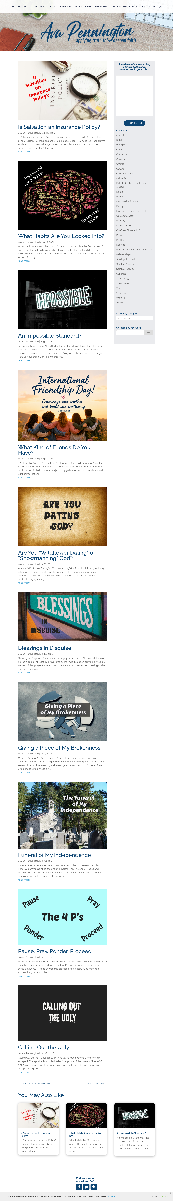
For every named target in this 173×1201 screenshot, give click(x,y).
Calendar (121, 149)
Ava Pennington (30, 132)
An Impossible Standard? (50, 335)
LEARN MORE (134, 123)
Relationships (123, 254)
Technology (122, 278)
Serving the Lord (125, 259)
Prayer (119, 235)
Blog (53, 7)
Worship (121, 297)
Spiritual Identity (125, 268)
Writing (120, 302)
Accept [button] (165, 1196)
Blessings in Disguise (44, 648)
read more (24, 151)
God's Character (125, 215)
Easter (119, 196)
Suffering (121, 273)
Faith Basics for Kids (127, 201)
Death (119, 191)
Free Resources (71, 7)
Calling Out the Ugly (43, 1047)
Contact (146, 7)
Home (16, 7)
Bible (119, 139)
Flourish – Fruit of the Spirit (131, 211)
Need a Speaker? (96, 7)
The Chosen (123, 283)
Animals (120, 135)
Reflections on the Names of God (134, 249)
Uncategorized (124, 293)
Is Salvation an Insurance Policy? (59, 127)
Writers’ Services (123, 7)
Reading (120, 244)
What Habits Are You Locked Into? (61, 236)
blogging (121, 144)
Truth (119, 288)
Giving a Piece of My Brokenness (59, 748)
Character (121, 154)
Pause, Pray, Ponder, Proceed (54, 951)
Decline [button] (154, 1196)
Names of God (124, 225)
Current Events (124, 173)
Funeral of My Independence (54, 855)
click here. (111, 1196)
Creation (121, 163)
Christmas (121, 159)
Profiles (120, 239)
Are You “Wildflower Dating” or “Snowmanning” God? (56, 555)
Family (119, 206)
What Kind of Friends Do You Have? (54, 450)
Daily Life (121, 178)
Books (39, 7)
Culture (120, 168)
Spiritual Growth (125, 264)
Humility (120, 220)
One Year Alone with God (129, 230)
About (27, 7)
